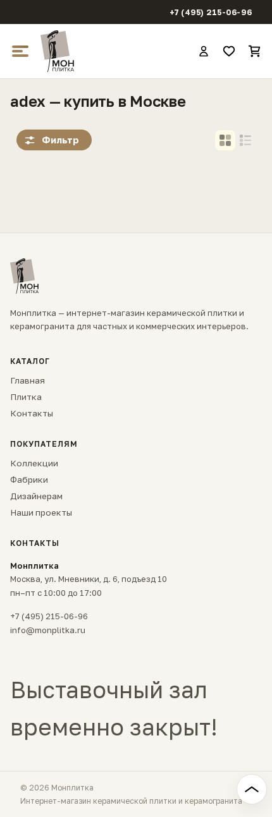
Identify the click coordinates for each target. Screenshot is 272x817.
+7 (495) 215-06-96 (211, 12)
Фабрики (29, 480)
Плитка (26, 397)
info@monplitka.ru (47, 630)
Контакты (31, 413)
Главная (27, 380)
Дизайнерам (36, 496)
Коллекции (34, 463)
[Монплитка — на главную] (113, 51)
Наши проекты (41, 512)
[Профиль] (203, 51)
